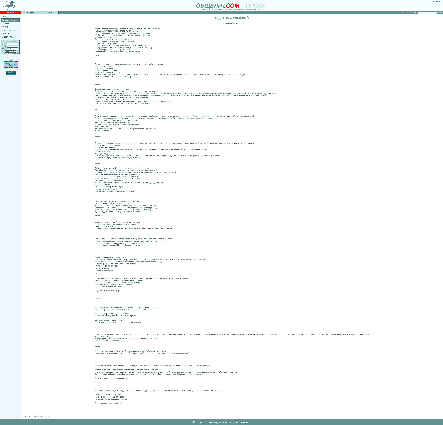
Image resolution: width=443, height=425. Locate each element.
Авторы (5, 17)
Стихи (49, 13)
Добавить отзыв (42, 416)
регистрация (5, 53)
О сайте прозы (9, 37)
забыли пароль (14, 53)
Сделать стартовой (436, 1)
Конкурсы (6, 27)
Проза (10, 12)
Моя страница (8, 30)
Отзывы (5, 23)
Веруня (235, 23)
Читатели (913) (28, 416)
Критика (30, 13)
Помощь (6, 33)
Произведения (9, 20)
